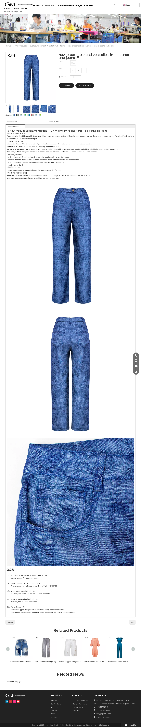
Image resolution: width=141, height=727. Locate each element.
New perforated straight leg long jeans (46, 662)
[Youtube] (10, 701)
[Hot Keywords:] (114, 5)
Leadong (105, 725)
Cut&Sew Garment (80, 700)
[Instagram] (14, 701)
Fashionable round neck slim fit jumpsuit (119, 662)
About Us (54, 707)
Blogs (53, 714)
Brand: (51, 121)
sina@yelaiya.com (103, 717)
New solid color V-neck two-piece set (95, 662)
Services (54, 710)
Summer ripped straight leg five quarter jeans (70, 662)
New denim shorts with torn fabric (21, 662)
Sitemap (89, 725)
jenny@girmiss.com (103, 713)
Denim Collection (80, 704)
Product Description (15, 126)
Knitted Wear (78, 707)
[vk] (18, 701)
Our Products (56, 704)
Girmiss (54, 700)
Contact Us (55, 717)
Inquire (67, 85)
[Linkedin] (7, 701)
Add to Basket (85, 85)
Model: (9, 121)
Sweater (76, 710)
